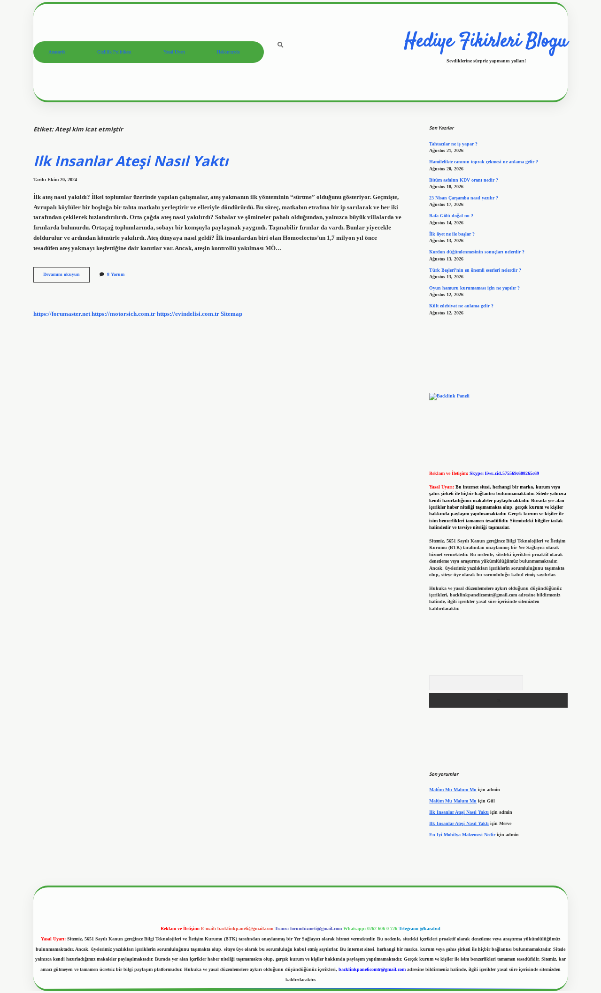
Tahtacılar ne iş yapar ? (453, 143)
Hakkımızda (228, 51)
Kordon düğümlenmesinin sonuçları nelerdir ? (476, 251)
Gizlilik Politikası (114, 51)
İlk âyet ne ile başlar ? (452, 234)
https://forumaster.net (61, 314)
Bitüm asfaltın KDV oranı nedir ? (463, 180)
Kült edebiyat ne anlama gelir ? (461, 305)
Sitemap (231, 314)
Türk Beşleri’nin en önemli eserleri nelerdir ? (475, 270)
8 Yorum (115, 274)
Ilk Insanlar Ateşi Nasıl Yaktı (130, 160)
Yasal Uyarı (174, 51)
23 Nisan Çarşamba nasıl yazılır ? (463, 197)
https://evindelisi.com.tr (188, 314)
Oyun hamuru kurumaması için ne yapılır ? (474, 287)
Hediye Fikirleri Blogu (486, 41)
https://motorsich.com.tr (123, 314)
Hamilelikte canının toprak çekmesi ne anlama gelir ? (483, 161)
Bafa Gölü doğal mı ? (451, 215)
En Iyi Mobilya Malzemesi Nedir (462, 834)
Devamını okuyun (66, 276)
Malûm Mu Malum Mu (453, 789)
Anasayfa (56, 51)
